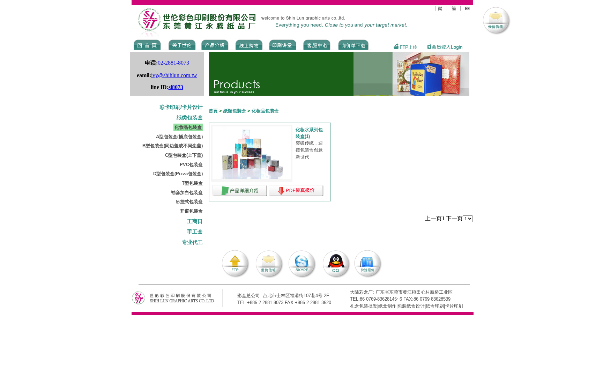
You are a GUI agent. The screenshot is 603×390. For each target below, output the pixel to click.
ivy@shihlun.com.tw (174, 75)
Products (214, 44)
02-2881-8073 (173, 63)
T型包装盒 (192, 183)
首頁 (213, 110)
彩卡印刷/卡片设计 (181, 107)
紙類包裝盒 (234, 110)
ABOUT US (180, 44)
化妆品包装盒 (188, 127)
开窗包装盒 (191, 211)
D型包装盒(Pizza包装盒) (178, 173)
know (283, 44)
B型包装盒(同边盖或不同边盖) (172, 145)
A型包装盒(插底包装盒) (179, 136)
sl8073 (176, 87)
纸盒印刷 (435, 306)
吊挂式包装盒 (189, 201)
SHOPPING (249, 44)
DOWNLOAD (353, 44)
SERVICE (317, 44)
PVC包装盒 (191, 164)
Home (147, 44)
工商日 (195, 221)
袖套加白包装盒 (187, 192)
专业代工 (192, 242)
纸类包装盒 (190, 117)
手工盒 (195, 232)
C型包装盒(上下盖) (184, 155)
